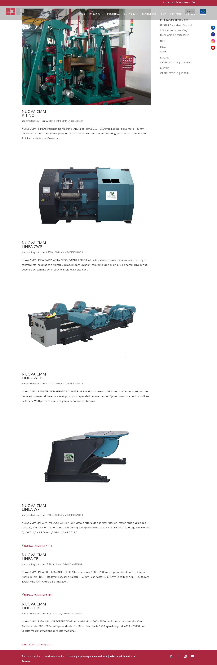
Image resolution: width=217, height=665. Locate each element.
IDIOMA (189, 14)
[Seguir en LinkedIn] (171, 656)
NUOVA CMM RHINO (34, 113)
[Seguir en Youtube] (192, 656)
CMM (58, 120)
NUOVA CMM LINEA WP (34, 507)
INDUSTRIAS (113, 14)
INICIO (82, 14)
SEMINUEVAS (149, 14)
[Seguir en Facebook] (178, 656)
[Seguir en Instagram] (185, 656)
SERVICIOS (130, 14)
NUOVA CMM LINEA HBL (34, 605)
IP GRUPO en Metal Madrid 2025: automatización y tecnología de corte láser (176, 30)
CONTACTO (176, 14)
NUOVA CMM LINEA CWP (34, 244)
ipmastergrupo (33, 120)
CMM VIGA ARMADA (72, 564)
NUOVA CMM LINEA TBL (34, 556)
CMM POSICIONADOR (72, 252)
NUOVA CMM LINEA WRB (34, 376)
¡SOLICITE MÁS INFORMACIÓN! (179, 3)
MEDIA (163, 14)
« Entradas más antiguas (36, 644)
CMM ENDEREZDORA (72, 120)
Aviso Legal (115, 656)
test (162, 40)
